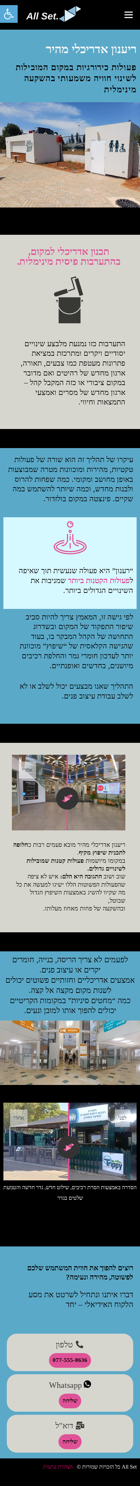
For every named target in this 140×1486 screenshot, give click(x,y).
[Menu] (128, 14)
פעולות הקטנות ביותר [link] (99, 580)
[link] (9, 14)
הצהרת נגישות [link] (58, 1467)
